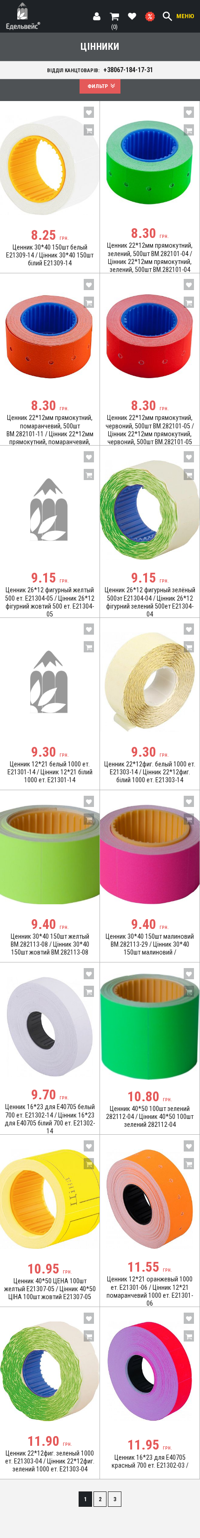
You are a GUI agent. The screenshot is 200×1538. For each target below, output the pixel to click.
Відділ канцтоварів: (100, 70)
